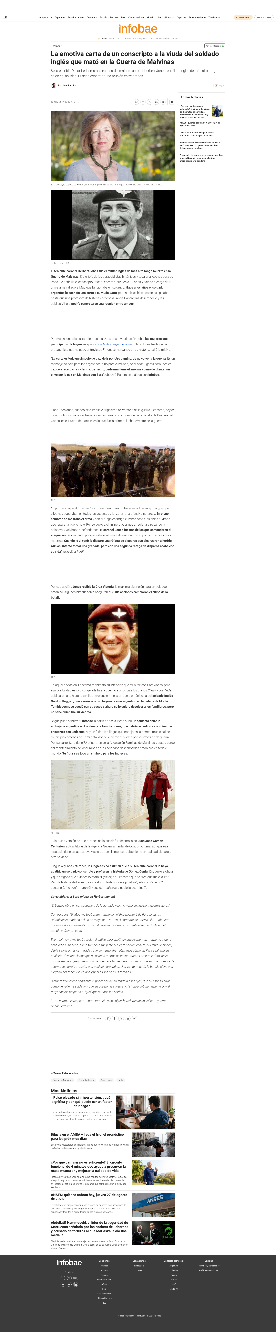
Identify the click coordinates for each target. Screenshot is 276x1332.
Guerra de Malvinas (63, 1080)
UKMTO (112, 39)
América (104, 1266)
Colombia (92, 17)
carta (120, 1080)
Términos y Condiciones (208, 1266)
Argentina (60, 17)
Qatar (151, 39)
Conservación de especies (135, 39)
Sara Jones (106, 1080)
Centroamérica (136, 17)
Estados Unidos (76, 17)
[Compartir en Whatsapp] (136, 102)
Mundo (150, 17)
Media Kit (174, 1289)
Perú (123, 17)
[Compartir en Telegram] (163, 102)
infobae (55, 45)
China (119, 39)
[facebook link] (63, 1278)
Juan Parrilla (69, 85)
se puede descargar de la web (113, 344)
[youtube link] (63, 1284)
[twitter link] (69, 1278)
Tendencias (214, 17)
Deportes (181, 17)
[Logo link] (138, 28)
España (103, 17)
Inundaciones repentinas (167, 39)
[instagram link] (75, 1278)
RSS (104, 1303)
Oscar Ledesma (86, 1080)
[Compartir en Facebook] (143, 102)
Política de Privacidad (208, 1270)
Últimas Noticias (165, 17)
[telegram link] (69, 1284)
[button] (5, 17)
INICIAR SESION (264, 17)
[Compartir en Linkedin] (156, 102)
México (114, 17)
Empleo (139, 1270)
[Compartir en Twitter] (149, 102)
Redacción (139, 1266)
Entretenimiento (197, 17)
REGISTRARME (243, 17)
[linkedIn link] (75, 1284)
